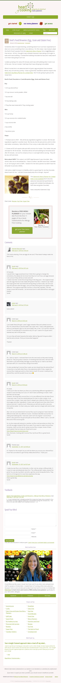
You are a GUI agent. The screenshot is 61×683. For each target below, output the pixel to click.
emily (13, 303)
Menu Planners (32, 619)
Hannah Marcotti (17, 249)
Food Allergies (32, 614)
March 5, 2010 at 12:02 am (19, 321)
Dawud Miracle (17, 681)
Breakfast (31, 606)
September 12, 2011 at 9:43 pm (21, 447)
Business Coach (22, 681)
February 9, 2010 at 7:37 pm (20, 305)
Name (33, 529)
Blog (44, 30)
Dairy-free (31, 609)
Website (33, 537)
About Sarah (52, 30)
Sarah (13, 266)
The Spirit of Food (33, 629)
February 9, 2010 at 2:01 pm (20, 268)
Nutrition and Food (33, 621)
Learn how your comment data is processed (41, 542)
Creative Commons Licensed (36, 676)
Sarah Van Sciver (21, 43)
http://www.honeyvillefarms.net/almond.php (20, 476)
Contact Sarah (48, 676)
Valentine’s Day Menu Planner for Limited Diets (19, 73)
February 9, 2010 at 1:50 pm (20, 250)
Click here (8, 590)
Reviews (8, 626)
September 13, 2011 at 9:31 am (21, 464)
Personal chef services (12, 624)
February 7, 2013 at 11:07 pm (15, 497)
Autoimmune (10, 606)
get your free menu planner (22, 230)
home (7, 30)
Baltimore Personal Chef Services (31, 30)
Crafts (8, 609)
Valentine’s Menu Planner (33, 51)
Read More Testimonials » (12, 658)
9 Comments (27, 43)
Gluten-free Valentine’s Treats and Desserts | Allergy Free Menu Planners (29, 496)
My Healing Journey (12, 621)
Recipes (14, 201)
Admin (56, 676)
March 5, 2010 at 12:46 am (19, 354)
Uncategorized (32, 632)
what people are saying (19, 33)
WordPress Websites (29, 681)
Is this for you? (16, 30)
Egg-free (30, 611)
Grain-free (31, 616)
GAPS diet (9, 616)
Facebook (13, 596)
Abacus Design (48, 681)
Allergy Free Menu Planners (21, 676)
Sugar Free (26, 201)
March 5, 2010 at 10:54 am (19, 385)
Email (33, 533)
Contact (31, 33)
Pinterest (30, 596)
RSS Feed (47, 596)
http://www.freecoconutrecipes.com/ (17, 431)
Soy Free (19, 201)
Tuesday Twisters (11, 632)
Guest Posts (9, 619)
